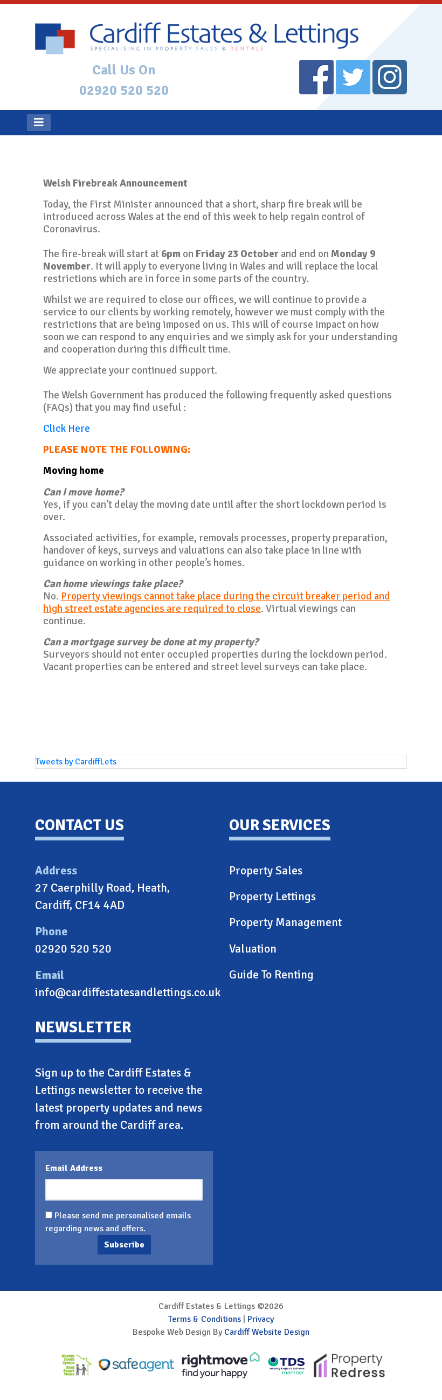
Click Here (66, 428)
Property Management (285, 922)
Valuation (253, 949)
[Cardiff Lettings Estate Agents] (221, 38)
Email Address (73, 1168)
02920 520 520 (124, 90)
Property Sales (265, 871)
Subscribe (124, 1244)
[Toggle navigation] (39, 122)
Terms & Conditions (204, 1319)
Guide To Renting (271, 975)
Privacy (260, 1319)
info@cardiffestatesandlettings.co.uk (127, 992)
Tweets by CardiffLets (76, 761)
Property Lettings (272, 896)
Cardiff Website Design (266, 1332)
